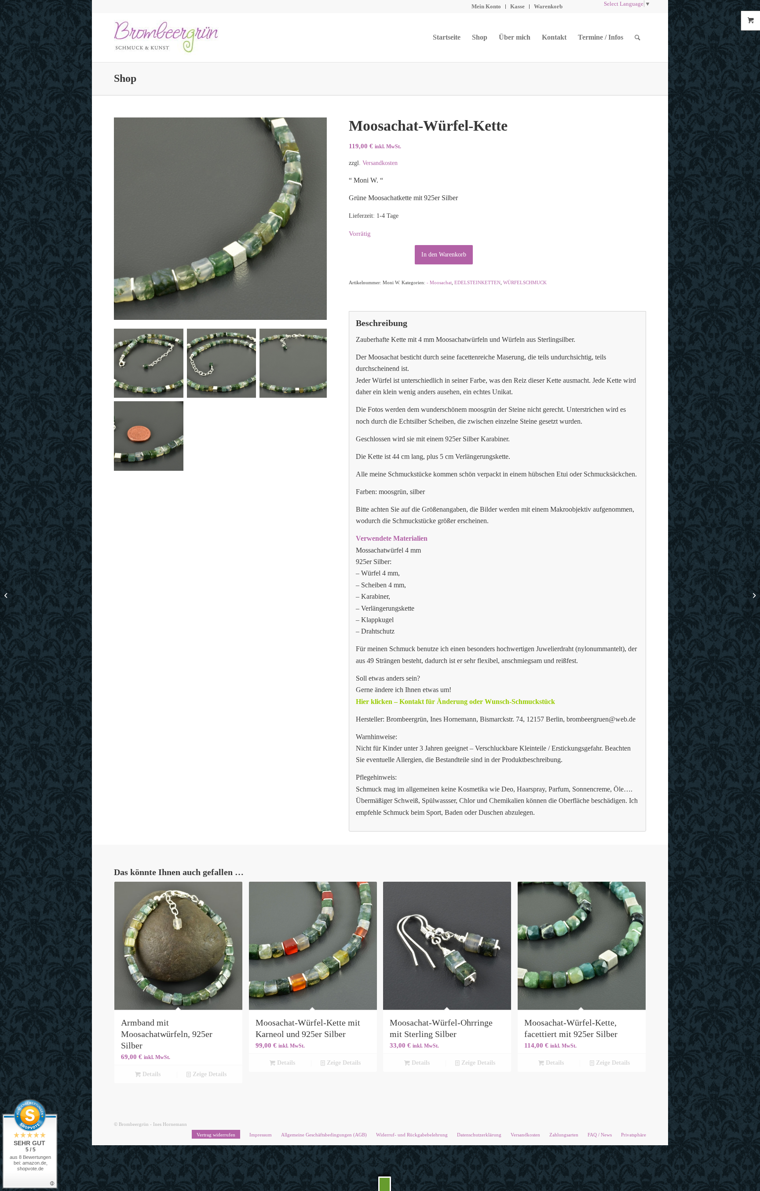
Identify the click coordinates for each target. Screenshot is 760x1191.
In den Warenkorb (443, 254)
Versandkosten (380, 162)
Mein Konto (486, 6)
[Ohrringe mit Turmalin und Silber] (7, 596)
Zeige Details (209, 1074)
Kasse (517, 6)
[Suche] (637, 37)
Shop (125, 78)
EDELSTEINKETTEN (477, 282)
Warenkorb (548, 6)
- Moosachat (439, 282)
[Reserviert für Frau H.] (753, 596)
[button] (384, 1183)
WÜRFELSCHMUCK (525, 282)
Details (151, 1074)
